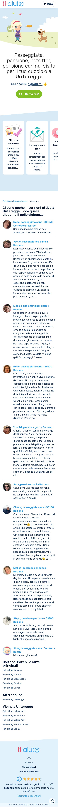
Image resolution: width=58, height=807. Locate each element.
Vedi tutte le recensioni (29, 796)
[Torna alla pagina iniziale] (13, 4)
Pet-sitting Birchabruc (14, 715)
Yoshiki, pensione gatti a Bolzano (32, 427)
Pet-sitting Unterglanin (14, 711)
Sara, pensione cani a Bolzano (31, 484)
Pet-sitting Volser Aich (14, 720)
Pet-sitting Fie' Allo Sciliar (16, 724)
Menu (50, 4)
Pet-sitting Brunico (12, 683)
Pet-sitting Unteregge (14, 699)
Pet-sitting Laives (11, 687)
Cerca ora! (32, 94)
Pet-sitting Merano (12, 674)
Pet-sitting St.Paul (12, 728)
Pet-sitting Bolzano (12, 670)
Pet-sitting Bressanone (14, 678)
